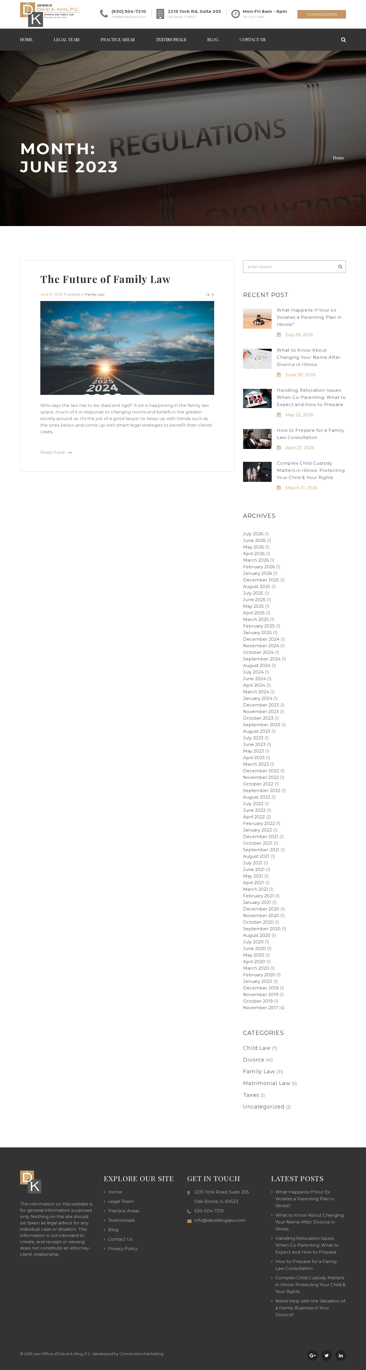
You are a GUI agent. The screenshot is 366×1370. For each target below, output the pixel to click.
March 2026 (256, 560)
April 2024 (254, 685)
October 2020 (258, 922)
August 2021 (256, 856)
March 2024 (256, 691)
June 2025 (254, 599)
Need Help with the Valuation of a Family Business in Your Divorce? (310, 1307)
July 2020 (253, 942)
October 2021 (257, 843)
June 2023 (254, 744)
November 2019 (260, 994)
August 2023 (256, 731)
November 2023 (261, 711)
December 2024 (261, 639)
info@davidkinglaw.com (129, 17)
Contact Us (253, 39)
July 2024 (253, 672)
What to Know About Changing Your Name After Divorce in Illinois (309, 357)
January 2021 (257, 902)
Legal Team (66, 39)
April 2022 (254, 816)
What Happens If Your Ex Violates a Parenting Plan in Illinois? (309, 317)
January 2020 (257, 981)
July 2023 (253, 738)
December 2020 (261, 909)
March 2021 (255, 889)
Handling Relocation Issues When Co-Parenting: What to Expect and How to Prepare (311, 397)
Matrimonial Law (267, 1083)
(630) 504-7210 (129, 11)
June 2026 (254, 540)
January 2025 (257, 632)
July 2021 (252, 863)
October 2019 (258, 1001)
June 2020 (254, 948)
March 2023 (256, 764)
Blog (212, 39)
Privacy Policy (123, 1248)
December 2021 (260, 836)
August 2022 (256, 797)
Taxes (251, 1095)
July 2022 (253, 803)
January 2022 (257, 830)
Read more (52, 452)
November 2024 (261, 645)
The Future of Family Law (105, 279)
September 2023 (261, 724)
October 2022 (258, 784)
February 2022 (259, 823)
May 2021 (253, 876)
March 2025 (256, 619)
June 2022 (254, 810)
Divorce (253, 1060)
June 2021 (254, 869)
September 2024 (262, 659)
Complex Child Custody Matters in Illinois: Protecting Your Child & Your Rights (311, 470)
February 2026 (259, 566)
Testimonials (171, 39)
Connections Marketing (141, 1353)
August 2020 (256, 935)
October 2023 (258, 718)
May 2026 (253, 547)
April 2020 (254, 961)
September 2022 (261, 790)
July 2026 (253, 533)
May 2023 (253, 751)
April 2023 (254, 757)
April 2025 (254, 612)
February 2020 (259, 974)
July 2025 (253, 593)
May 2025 (253, 606)
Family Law (95, 294)
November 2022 (261, 777)
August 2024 (256, 665)
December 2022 (261, 770)
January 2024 (257, 698)
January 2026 (257, 573)
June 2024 (254, 678)
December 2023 (261, 705)
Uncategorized (264, 1107)
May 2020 (253, 955)
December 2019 (261, 988)
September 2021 (261, 849)
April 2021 (253, 882)
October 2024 (258, 652)
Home (26, 39)
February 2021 (258, 895)
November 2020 (261, 915)
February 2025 (259, 626)
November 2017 (260, 1007)
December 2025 (261, 580)
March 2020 (256, 968)
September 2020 (262, 928)
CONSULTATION (322, 14)
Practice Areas (118, 39)
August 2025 (256, 586)
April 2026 (254, 553)
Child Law (257, 1048)
